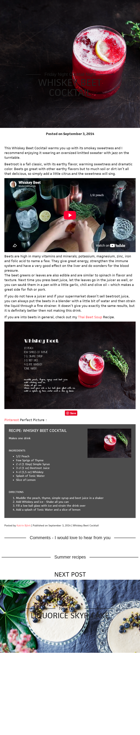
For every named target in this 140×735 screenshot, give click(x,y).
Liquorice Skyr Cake (70, 615)
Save (73, 413)
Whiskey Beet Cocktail (70, 87)
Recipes (80, 4)
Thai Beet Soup (90, 317)
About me (113, 4)
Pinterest (11, 420)
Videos (97, 4)
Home (42, 4)
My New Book (60, 4)
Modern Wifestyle (16, 4)
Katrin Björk (24, 525)
